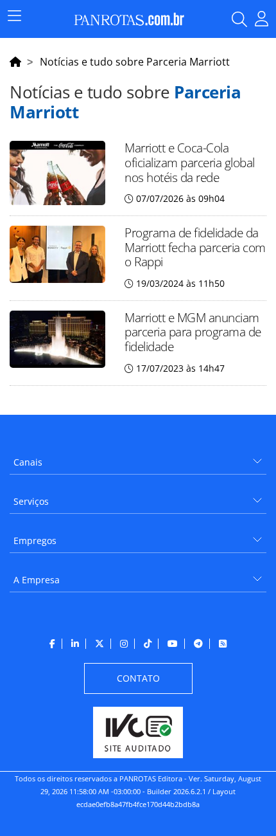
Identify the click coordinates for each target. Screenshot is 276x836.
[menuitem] (138, 458)
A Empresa (36, 580)
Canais (27, 462)
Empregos (34, 540)
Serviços (31, 501)
